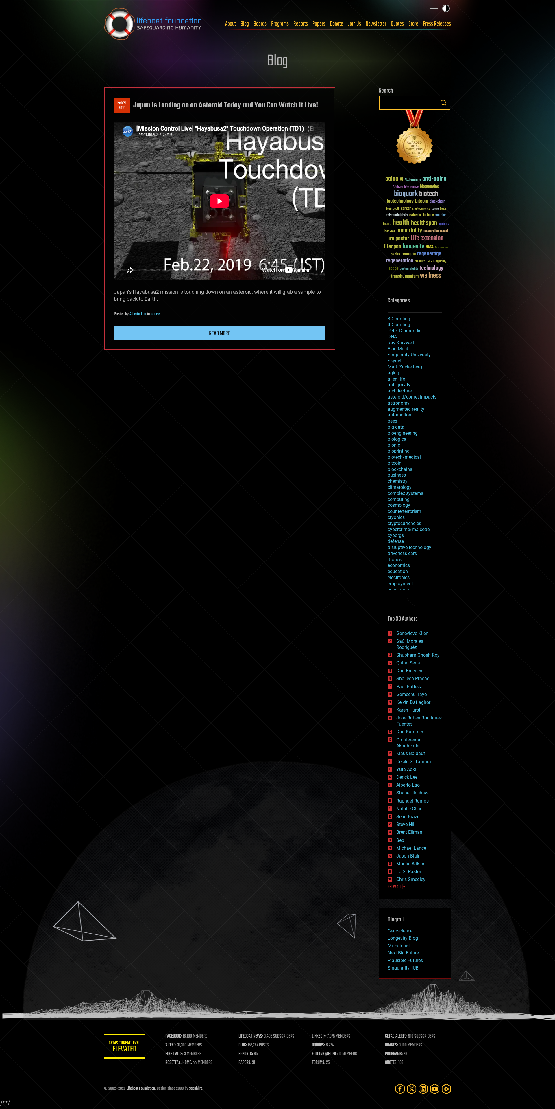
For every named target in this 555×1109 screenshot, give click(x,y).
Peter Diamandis (404, 330)
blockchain (437, 201)
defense (396, 541)
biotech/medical (404, 457)
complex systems (405, 493)
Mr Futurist (399, 945)
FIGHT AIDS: (174, 1054)
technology (431, 268)
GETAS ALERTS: (396, 1036)
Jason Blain (408, 856)
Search (443, 103)
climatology (400, 487)
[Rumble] (446, 1089)
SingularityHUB (403, 968)
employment (400, 583)
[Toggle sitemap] (434, 8)
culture (435, 208)
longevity (413, 246)
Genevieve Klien (412, 633)
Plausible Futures (405, 960)
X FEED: (170, 1045)
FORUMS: (318, 1062)
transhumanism (405, 276)
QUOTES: (391, 1062)
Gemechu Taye (411, 694)
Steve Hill (405, 824)
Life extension (426, 238)
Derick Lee (406, 777)
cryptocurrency (421, 209)
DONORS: (318, 1045)
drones (395, 559)
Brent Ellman (409, 832)
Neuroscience (441, 247)
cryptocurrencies (404, 523)
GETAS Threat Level (124, 1047)
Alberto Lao (138, 314)
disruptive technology (409, 547)
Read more (219, 334)
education (398, 571)
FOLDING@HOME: (325, 1054)
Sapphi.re (195, 1088)
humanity (444, 224)
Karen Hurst (408, 710)
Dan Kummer (409, 732)
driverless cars (402, 553)
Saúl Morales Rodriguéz (409, 644)
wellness (430, 276)
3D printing (399, 319)
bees (392, 421)
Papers (318, 24)
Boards (260, 24)
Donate (336, 24)
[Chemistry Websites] (415, 138)
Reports (300, 24)
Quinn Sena (408, 663)
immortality (409, 230)
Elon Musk (398, 349)
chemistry (398, 481)
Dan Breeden (409, 670)
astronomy (399, 403)
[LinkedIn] (423, 1089)
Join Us (354, 24)
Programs (280, 24)
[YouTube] (434, 1089)
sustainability (409, 269)
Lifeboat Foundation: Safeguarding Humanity (153, 24)
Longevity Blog (403, 938)
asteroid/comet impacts (412, 397)
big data (396, 427)
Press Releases (437, 24)
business (397, 475)
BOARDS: (391, 1045)
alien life (396, 379)
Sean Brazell (409, 816)
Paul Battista (409, 686)
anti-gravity (399, 385)
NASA (430, 247)
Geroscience (400, 931)
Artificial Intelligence (406, 187)
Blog (244, 24)
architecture (400, 391)
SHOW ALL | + (396, 887)
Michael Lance (411, 848)
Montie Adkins (411, 863)
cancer (406, 208)
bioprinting (399, 451)
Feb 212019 (121, 105)
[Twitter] (411, 1089)
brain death (392, 209)
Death (443, 208)
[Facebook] (400, 1089)
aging (391, 179)
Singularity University (409, 354)
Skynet (395, 360)
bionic (394, 445)
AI (401, 179)
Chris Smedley (411, 879)
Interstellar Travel (435, 231)
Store (413, 24)
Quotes (397, 24)
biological (398, 439)
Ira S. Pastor (408, 871)
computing (399, 499)
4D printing (399, 324)
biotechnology (400, 201)
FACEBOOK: (173, 1036)
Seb (400, 840)
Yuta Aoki (406, 769)
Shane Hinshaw (412, 793)
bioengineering (403, 433)
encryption (398, 589)
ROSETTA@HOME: (178, 1062)
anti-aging (434, 179)
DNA (392, 336)
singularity (439, 262)
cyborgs (396, 535)
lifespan (392, 246)
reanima (409, 254)
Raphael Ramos (412, 801)
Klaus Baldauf (410, 753)
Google (387, 224)
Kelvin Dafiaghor (413, 702)
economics (399, 565)
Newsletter (376, 24)
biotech (428, 194)
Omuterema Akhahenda (408, 743)
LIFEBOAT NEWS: (250, 1036)
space (155, 314)
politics (395, 254)
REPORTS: (245, 1054)
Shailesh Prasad (413, 678)
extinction (415, 215)
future (428, 215)
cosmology (399, 505)
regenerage (429, 254)
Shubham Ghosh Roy (418, 655)
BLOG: (242, 1045)
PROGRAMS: (394, 1054)
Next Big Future (403, 953)
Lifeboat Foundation (141, 1088)
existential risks (397, 215)
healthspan (424, 223)
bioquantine (429, 186)
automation (399, 415)
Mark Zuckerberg (405, 367)
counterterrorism (404, 511)
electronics (399, 577)
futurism (440, 216)
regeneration (399, 261)
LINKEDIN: (319, 1036)
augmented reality (406, 409)
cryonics (396, 517)
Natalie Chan (409, 808)
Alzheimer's (413, 180)
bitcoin (421, 201)
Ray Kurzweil (401, 343)
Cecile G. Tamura (413, 761)
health (401, 223)
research (420, 262)
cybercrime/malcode (409, 529)
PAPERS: (244, 1062)
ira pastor (398, 238)
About (230, 24)
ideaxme (389, 232)
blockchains (400, 469)
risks (429, 261)
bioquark (406, 194)
